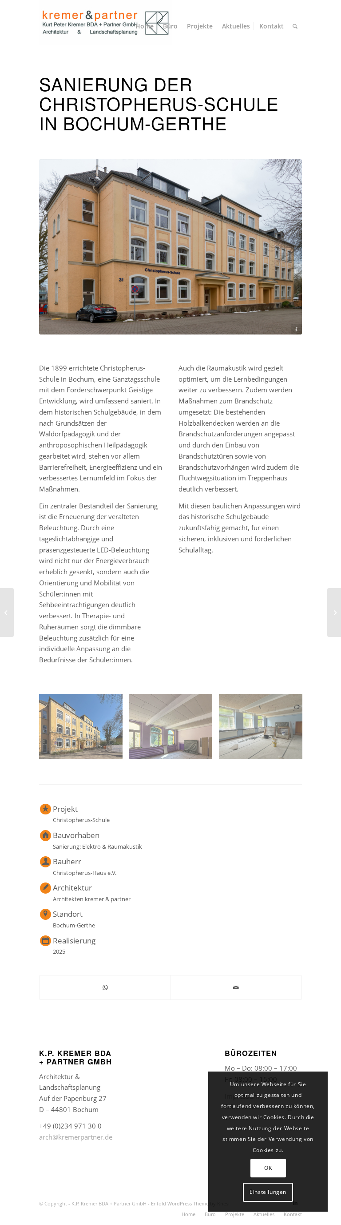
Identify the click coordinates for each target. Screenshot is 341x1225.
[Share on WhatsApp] (105, 987)
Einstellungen (268, 1192)
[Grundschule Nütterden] (7, 612)
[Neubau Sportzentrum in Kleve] (334, 612)
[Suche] (295, 26)
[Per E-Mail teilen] (236, 987)
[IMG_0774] (264, 730)
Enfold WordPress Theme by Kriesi (190, 1203)
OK (268, 1168)
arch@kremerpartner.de (75, 1136)
